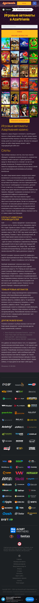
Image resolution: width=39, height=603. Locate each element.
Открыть (30, 599)
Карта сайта (19, 576)
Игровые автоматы (24, 9)
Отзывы (19, 571)
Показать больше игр (19, 121)
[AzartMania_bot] (19, 555)
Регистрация (20, 583)
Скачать (19, 580)
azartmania (8, 223)
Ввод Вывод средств (19, 566)
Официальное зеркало (19, 578)
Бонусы (19, 569)
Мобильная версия (19, 564)
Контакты (19, 573)
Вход (24, 3)
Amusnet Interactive (19, 36)
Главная (8, 9)
